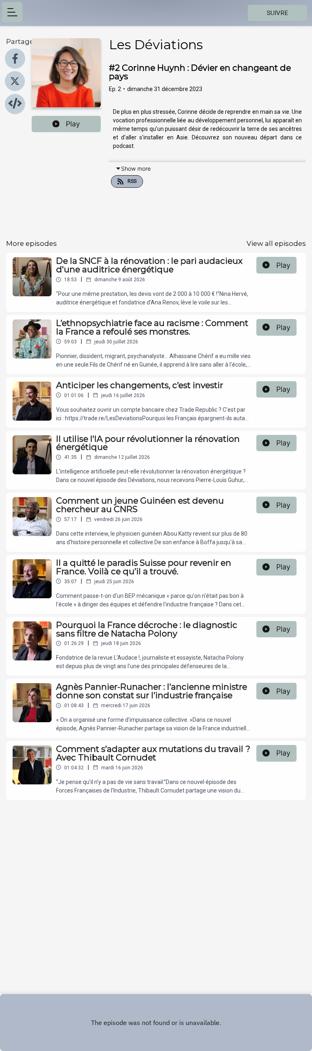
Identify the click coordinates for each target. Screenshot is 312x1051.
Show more (136, 168)
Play (73, 123)
